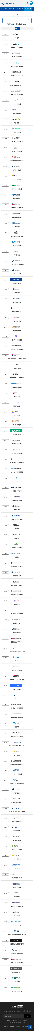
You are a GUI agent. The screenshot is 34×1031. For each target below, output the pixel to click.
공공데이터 (4, 9)
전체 (17, 14)
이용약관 (5, 1011)
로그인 (28, 3)
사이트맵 (29, 1011)
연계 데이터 (28, 9)
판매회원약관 (12, 1011)
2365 (21, 1023)
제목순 (16, 28)
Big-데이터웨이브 (7, 3)
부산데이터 (11, 9)
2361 (24, 1023)
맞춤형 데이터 (20, 9)
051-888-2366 (17, 1023)
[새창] (17, 1007)
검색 (29, 20)
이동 (27, 1016)
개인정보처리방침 (21, 1011)
